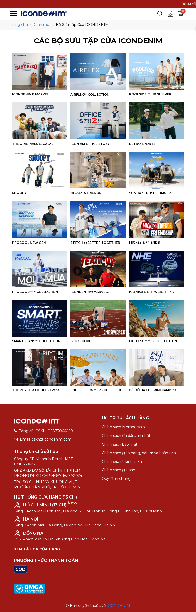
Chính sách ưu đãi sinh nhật (126, 435)
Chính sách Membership (123, 427)
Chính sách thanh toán (122, 461)
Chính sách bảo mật (119, 444)
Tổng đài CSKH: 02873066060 (46, 431)
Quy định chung (116, 478)
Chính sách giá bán (118, 470)
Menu (13, 13)
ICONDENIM (118, 605)
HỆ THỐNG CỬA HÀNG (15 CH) (45, 497)
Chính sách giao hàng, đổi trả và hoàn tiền (139, 453)
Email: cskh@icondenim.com (45, 439)
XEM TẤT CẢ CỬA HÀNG (37, 549)
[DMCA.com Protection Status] (29, 588)
